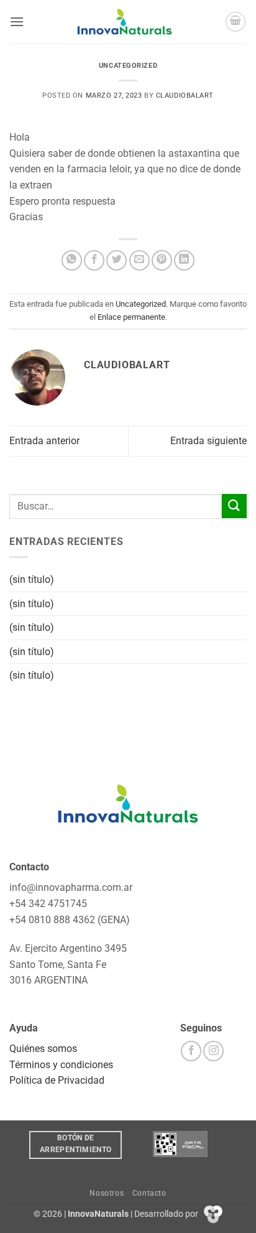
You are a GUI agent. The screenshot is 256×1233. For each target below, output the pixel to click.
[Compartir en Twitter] (116, 260)
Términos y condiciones (61, 1065)
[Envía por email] (139, 260)
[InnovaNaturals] (125, 22)
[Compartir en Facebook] (94, 260)
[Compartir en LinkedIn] (184, 260)
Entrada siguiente (208, 441)
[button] (16, 21)
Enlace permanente (131, 317)
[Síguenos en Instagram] (213, 1051)
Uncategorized (128, 66)
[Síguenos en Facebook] (191, 1051)
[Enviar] (234, 506)
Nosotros (106, 1193)
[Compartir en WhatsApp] (72, 260)
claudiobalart (185, 95)
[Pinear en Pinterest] (162, 260)
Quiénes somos (43, 1048)
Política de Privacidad (56, 1080)
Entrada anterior (44, 441)
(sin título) (31, 579)
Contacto (149, 1193)
